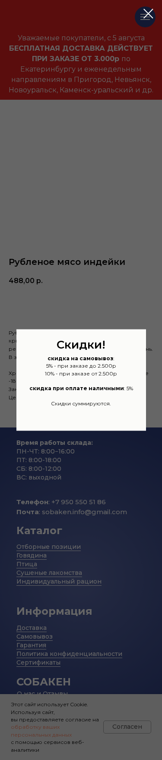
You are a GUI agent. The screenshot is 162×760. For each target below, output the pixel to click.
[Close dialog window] (148, 13)
